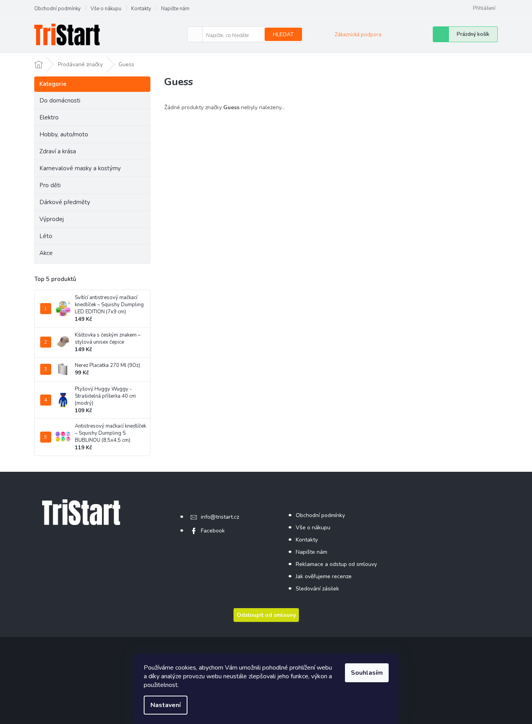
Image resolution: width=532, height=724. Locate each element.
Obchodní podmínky (57, 8)
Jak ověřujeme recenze (324, 576)
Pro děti (50, 185)
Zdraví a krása (57, 151)
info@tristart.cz (220, 517)
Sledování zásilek (317, 588)
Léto (45, 236)
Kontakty (141, 8)
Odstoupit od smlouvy (266, 615)
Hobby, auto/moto (63, 134)
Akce (46, 253)
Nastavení (165, 705)
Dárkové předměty (64, 202)
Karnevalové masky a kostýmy (80, 168)
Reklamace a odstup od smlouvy (336, 564)
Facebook (213, 530)
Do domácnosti (59, 100)
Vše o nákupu (106, 8)
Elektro (49, 117)
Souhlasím (367, 672)
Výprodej (51, 219)
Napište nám (175, 8)
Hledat (283, 34)
